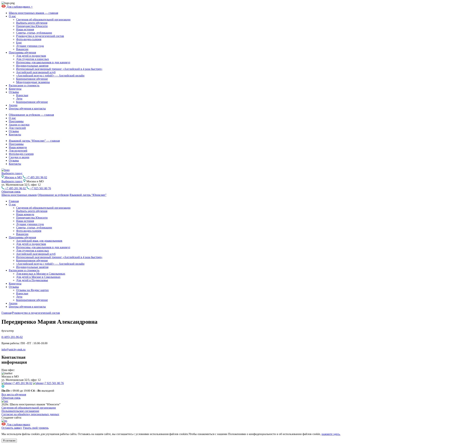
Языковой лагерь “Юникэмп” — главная (34, 140)
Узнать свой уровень (36, 427)
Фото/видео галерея (21, 153)
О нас (12, 16)
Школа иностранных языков (19, 194)
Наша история (25, 29)
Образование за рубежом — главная (31, 114)
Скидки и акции (19, 157)
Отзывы (14, 92)
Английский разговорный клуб (36, 72)
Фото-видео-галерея (28, 39)
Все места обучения (13, 394)
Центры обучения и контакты (27, 108)
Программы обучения (22, 52)
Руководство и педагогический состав (40, 36)
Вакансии (22, 49)
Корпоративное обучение (32, 78)
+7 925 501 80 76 (40, 188)
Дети (19, 98)
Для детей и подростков (31, 55)
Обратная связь (11, 191)
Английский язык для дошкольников (39, 240)
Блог (19, 42)
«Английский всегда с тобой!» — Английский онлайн (50, 75)
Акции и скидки (19, 124)
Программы (16, 121)
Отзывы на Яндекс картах (32, 290)
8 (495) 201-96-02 (12, 337)
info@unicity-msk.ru (13, 349)
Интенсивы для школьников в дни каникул (43, 62)
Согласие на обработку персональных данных (30, 414)
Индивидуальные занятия (32, 65)
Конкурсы (15, 88)
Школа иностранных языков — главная (33, 12)
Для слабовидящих (18, 6)
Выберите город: (12, 181)
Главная (14, 201)
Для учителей (17, 127)
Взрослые (22, 95)
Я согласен (9, 440)
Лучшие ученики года (30, 45)
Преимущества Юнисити (32, 26)
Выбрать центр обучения (31, 22)
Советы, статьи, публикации (34, 32)
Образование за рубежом (53, 194)
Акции (13, 105)
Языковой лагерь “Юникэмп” (87, 194)
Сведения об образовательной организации (43, 19)
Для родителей (18, 150)
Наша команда (18, 147)
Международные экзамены (33, 82)
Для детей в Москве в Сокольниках (38, 276)
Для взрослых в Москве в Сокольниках (40, 273)
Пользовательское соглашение (20, 411)
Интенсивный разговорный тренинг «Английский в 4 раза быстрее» (59, 68)
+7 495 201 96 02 (36, 177)
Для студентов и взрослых (32, 59)
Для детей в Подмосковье (32, 280)
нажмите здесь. (331, 434)
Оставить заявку (11, 427)
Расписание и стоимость (24, 85)
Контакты (15, 134)
